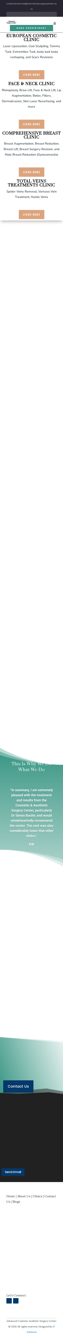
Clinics (37, 1196)
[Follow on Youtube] (37, 14)
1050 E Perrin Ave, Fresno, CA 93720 (30, 1147)
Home (10, 1196)
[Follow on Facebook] (26, 14)
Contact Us (18, 1086)
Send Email (13, 1172)
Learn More (31, 74)
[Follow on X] (31, 14)
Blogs (16, 1202)
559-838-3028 (26, 1124)
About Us (12, 498)
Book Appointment (31, 28)
